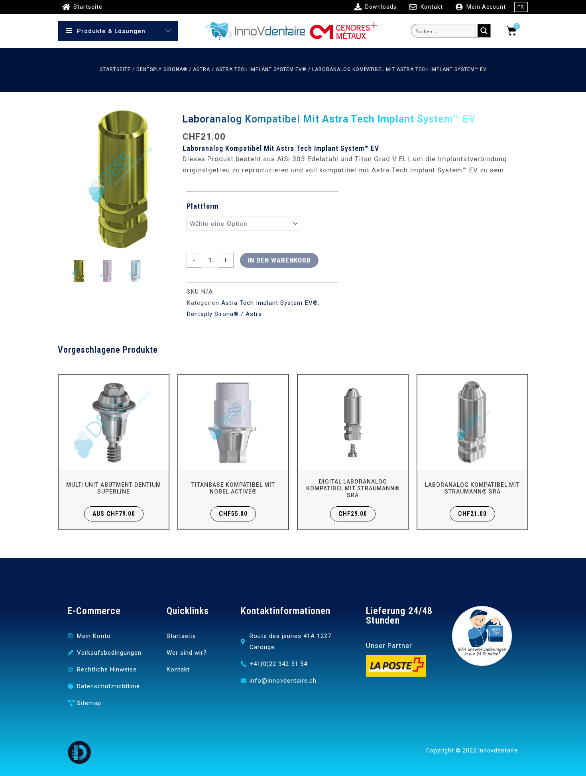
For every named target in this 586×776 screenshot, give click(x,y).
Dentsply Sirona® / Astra (173, 69)
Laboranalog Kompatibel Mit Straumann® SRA (472, 488)
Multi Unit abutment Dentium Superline (113, 488)
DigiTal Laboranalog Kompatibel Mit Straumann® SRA (353, 488)
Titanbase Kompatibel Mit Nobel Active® (233, 488)
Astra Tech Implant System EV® (261, 69)
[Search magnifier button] (484, 30)
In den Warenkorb (279, 260)
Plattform (202, 206)
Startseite (115, 69)
